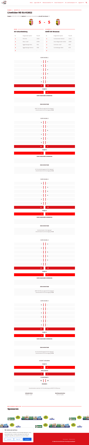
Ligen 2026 (36, 2)
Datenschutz (72, 439)
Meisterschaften (47, 2)
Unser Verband (58, 2)
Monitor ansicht (27, 10)
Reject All (18, 439)
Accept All (27, 439)
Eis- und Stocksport (70, 2)
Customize (9, 439)
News (31, 2)
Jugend (80, 2)
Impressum (65, 439)
